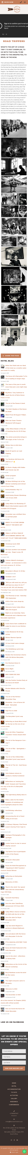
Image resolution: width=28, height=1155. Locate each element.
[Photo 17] (9, 320)
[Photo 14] (14, 294)
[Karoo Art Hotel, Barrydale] (14, 9)
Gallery (14, 1098)
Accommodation (13, 1089)
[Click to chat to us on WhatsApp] (24, 1151)
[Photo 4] (14, 184)
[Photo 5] (10, 199)
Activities (14, 1095)
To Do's (14, 1092)
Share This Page (12, 355)
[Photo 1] (14, 128)
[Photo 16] (22, 308)
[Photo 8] (23, 211)
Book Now (8, 2)
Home (14, 1083)
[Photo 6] (23, 199)
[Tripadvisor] (17, 1140)
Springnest (15, 1150)
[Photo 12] (14, 256)
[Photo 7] (10, 211)
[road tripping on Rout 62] (14, 226)
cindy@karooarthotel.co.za (14, 1121)
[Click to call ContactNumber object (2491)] (21, 2)
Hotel (14, 1086)
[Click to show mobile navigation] (25, 2)
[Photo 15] (9, 308)
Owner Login (14, 1152)
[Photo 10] (9, 241)
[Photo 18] (22, 320)
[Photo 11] (22, 241)
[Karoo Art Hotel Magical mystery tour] (14, 276)
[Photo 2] (14, 148)
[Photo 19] (14, 336)
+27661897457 (14, 1113)
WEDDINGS (14, 1101)
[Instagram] (11, 1140)
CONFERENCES (14, 1104)
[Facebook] (14, 1140)
